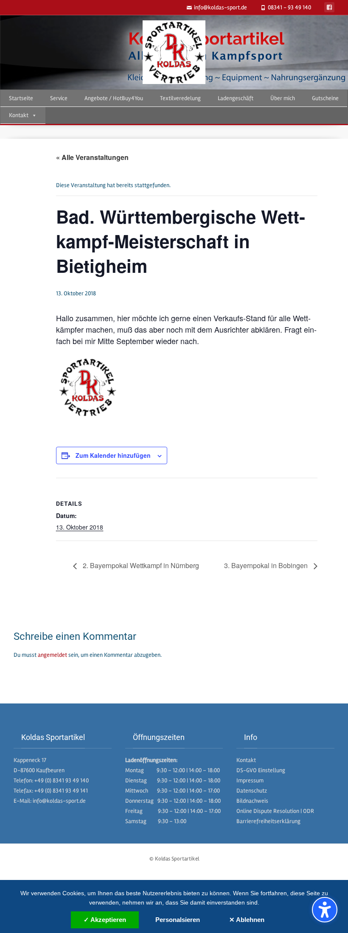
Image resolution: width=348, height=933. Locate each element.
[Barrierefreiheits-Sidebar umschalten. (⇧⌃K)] (324, 909)
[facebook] (329, 7)
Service (58, 98)
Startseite (21, 98)
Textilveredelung (180, 98)
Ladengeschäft (235, 98)
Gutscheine (325, 98)
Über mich (282, 98)
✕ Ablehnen (246, 919)
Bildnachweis (252, 800)
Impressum (250, 780)
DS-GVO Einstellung (260, 770)
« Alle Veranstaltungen (92, 157)
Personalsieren (177, 919)
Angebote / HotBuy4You (113, 98)
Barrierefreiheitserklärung (268, 821)
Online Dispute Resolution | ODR (275, 811)
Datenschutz (251, 790)
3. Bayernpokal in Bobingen (266, 565)
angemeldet (52, 654)
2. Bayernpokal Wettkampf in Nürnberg (140, 565)
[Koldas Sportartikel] (174, 52)
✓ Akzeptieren (105, 919)
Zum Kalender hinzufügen (113, 455)
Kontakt (18, 115)
